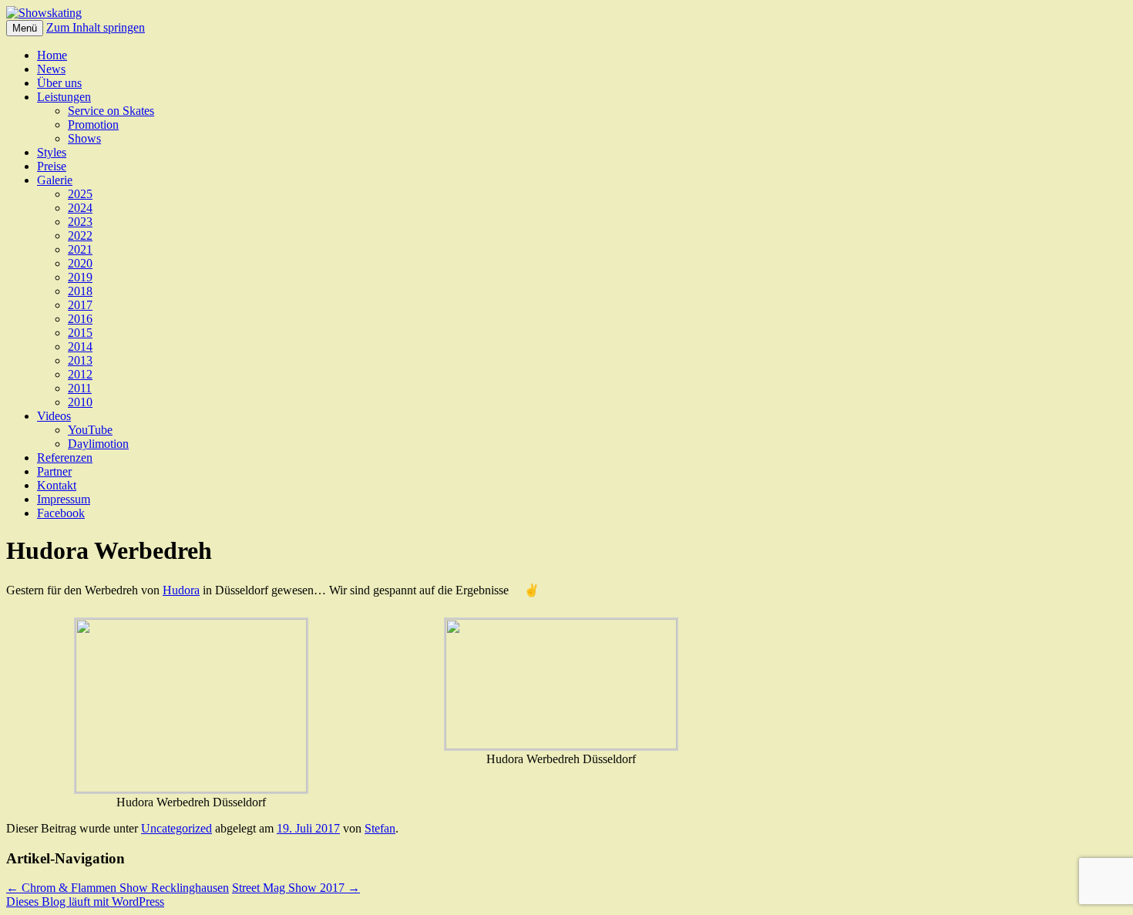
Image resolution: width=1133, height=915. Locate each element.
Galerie (54, 180)
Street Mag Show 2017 (296, 887)
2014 (80, 346)
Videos (54, 415)
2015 (80, 332)
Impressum (63, 499)
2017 (80, 304)
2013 (80, 360)
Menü (24, 28)
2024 (80, 207)
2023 (80, 221)
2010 (80, 402)
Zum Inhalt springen (95, 27)
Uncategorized (176, 828)
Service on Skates (111, 110)
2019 (80, 277)
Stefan (380, 828)
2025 (80, 193)
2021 (80, 249)
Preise (51, 166)
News (51, 69)
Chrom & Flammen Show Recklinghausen (117, 887)
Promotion (93, 124)
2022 (80, 235)
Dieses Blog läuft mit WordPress (85, 901)
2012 (80, 374)
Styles (51, 152)
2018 (80, 291)
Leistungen (64, 96)
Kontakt (56, 485)
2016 (80, 318)
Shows (84, 138)
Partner (54, 471)
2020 (80, 263)
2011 (80, 388)
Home (52, 55)
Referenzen (64, 457)
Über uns (59, 82)
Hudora (181, 590)
